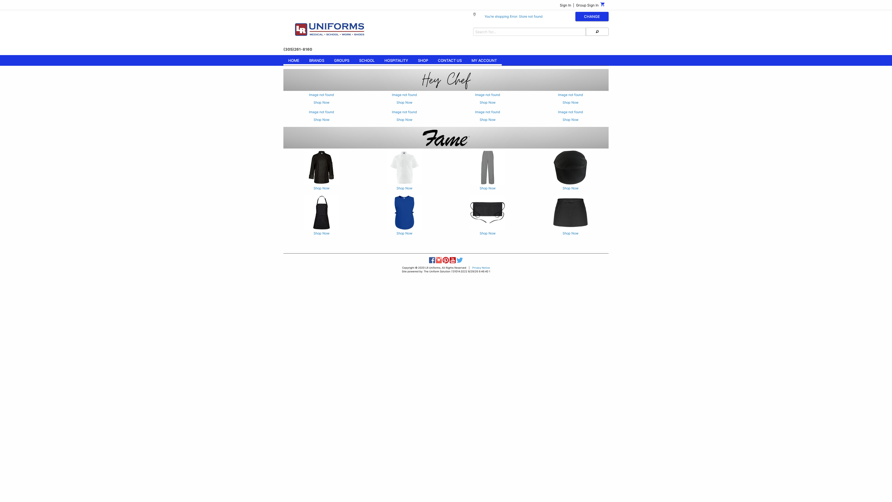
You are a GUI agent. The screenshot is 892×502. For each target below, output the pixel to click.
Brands (316, 60)
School (367, 60)
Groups (341, 60)
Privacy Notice (481, 267)
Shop (423, 60)
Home (293, 60)
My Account (484, 60)
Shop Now (321, 102)
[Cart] (602, 5)
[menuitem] (293, 61)
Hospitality (396, 60)
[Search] (597, 32)
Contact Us (450, 60)
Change (592, 16)
